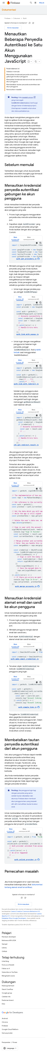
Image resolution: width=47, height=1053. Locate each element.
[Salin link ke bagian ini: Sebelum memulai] (36, 165)
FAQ (3, 1004)
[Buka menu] (3, 2)
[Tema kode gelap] (37, 243)
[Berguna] (29, 23)
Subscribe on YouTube (9, 972)
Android (5, 1018)
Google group (7, 993)
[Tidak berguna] (33, 23)
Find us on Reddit (8, 965)
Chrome (5, 1022)
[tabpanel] (25, 252)
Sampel (4, 944)
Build (24, 18)
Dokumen (16, 18)
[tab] (15, 238)
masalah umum (27, 97)
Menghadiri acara (8, 976)
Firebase (7, 18)
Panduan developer (9, 937)
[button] (15, 238)
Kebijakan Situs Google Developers (14, 918)
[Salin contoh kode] (40, 243)
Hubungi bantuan (8, 986)
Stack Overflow (7, 989)
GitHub (4, 951)
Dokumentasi (9, 9)
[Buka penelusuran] (31, 2)
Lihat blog (5, 961)
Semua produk (7, 1033)
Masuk (41, 3)
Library (4, 948)
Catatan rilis (6, 997)
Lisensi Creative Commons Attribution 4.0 (25, 911)
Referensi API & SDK (9, 940)
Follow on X (6, 968)
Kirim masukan (13, 28)
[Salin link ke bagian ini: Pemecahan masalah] (7, 876)
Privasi (15, 1042)
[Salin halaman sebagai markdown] (36, 61)
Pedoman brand (7, 1000)
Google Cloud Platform (10, 1029)
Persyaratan (6, 1042)
